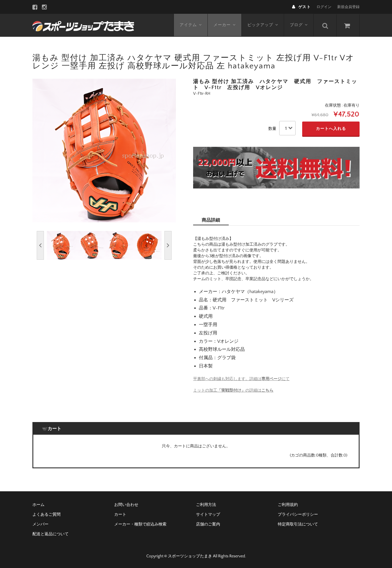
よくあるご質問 (46, 514)
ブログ (296, 25)
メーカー (222, 25)
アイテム (188, 25)
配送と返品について (50, 534)
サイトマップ (208, 514)
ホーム (38, 504)
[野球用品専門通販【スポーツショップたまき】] (83, 25)
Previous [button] (40, 245)
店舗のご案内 (208, 524)
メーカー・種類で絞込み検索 (140, 524)
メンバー (40, 524)
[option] (104, 150)
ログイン (324, 7)
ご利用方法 (206, 504)
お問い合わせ (126, 504)
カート (120, 514)
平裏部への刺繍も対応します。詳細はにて (241, 379)
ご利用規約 (288, 504)
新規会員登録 (348, 7)
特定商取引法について (298, 524)
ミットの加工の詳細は (233, 390)
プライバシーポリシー (298, 514)
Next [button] (168, 245)
